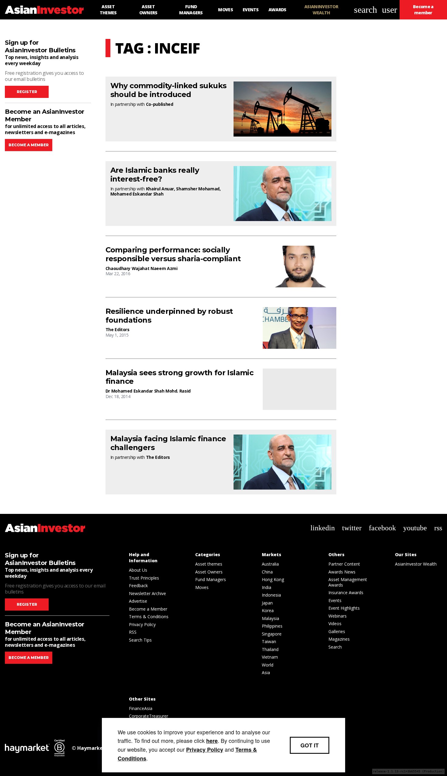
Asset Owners (209, 572)
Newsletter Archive (147, 593)
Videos (334, 623)
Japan (267, 603)
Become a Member (148, 609)
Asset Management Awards (347, 582)
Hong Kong (273, 579)
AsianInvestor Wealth (416, 564)
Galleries (336, 631)
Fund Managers (210, 579)
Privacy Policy (142, 624)
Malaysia (270, 618)
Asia (266, 672)
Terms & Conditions (148, 616)
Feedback (138, 585)
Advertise (138, 601)
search (365, 10)
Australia (270, 564)
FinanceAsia (140, 708)
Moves (202, 587)
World (267, 665)
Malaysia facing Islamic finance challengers (168, 443)
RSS (133, 632)
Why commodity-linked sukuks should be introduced (168, 90)
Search (335, 647)
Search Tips (140, 640)
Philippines (272, 626)
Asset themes (208, 564)
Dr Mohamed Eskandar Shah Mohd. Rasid (148, 391)
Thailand (270, 649)
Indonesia (271, 595)
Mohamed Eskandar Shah (137, 194)
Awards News (341, 572)
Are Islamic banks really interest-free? (154, 174)
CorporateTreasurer (148, 716)
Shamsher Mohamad (197, 189)
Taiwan (269, 641)
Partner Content (344, 564)
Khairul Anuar (160, 189)
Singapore (272, 634)
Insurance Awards (345, 592)
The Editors (118, 329)
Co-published (159, 104)
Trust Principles (144, 578)
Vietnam (270, 657)
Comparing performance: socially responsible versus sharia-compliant (173, 254)
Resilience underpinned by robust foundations (169, 315)
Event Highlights (344, 608)
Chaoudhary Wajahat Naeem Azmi (142, 268)
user (389, 10)
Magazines (339, 639)
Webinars (337, 616)
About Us (138, 570)
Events (334, 600)
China (267, 572)
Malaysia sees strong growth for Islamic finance (180, 377)
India (266, 587)
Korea (268, 610)
